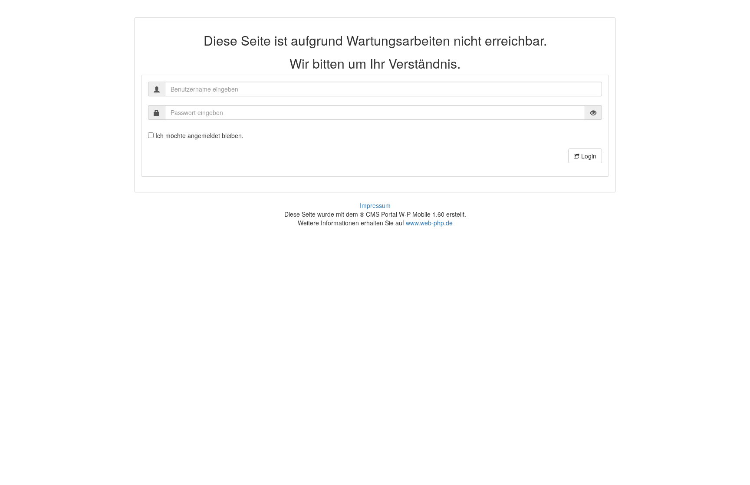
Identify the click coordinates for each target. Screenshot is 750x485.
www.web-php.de (429, 222)
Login (587, 156)
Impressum (375, 205)
